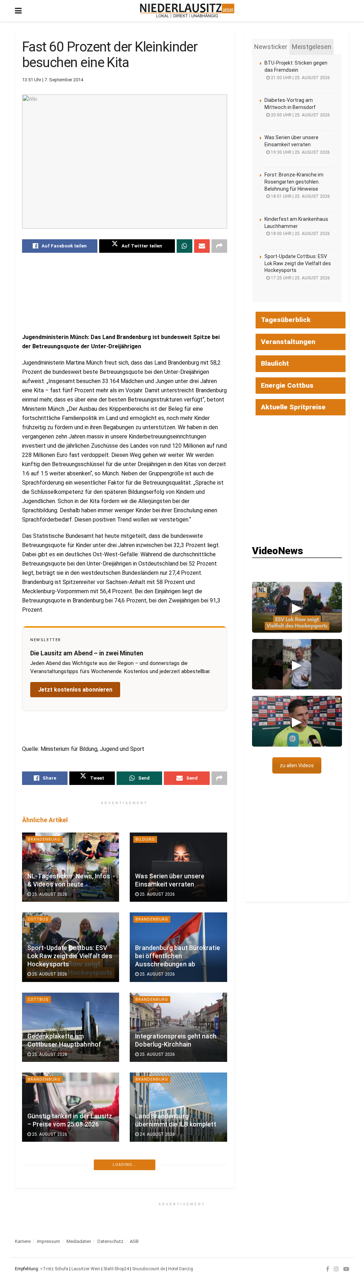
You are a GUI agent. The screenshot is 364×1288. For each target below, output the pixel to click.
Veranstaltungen (288, 342)
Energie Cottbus (287, 385)
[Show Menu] (18, 11)
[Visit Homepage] (187, 11)
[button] (297, 607)
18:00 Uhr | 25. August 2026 (300, 233)
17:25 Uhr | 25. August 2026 (300, 277)
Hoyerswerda (151, 1159)
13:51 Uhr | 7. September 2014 (52, 79)
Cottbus (38, 919)
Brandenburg (44, 839)
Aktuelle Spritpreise (293, 407)
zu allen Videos (297, 765)
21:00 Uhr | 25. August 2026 (300, 77)
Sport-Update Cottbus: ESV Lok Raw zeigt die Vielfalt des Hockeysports (69, 956)
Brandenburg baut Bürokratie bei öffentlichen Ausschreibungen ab (177, 956)
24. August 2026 (157, 1134)
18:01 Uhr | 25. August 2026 (300, 196)
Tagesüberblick (286, 320)
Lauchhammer (44, 1159)
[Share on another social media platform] (219, 246)
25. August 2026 (49, 894)
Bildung (145, 839)
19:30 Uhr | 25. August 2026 (300, 152)
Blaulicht (275, 363)
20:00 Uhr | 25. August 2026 (300, 115)
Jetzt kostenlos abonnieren (75, 689)
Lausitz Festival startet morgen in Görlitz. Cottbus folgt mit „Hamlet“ (173, 1276)
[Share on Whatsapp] (184, 246)
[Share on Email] (202, 246)
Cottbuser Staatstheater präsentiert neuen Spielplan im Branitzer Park (67, 1276)
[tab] (270, 47)
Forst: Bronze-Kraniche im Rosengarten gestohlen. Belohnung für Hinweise (293, 181)
